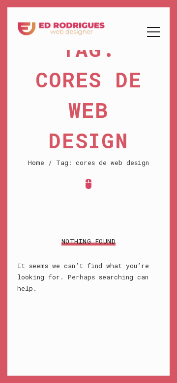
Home (36, 162)
